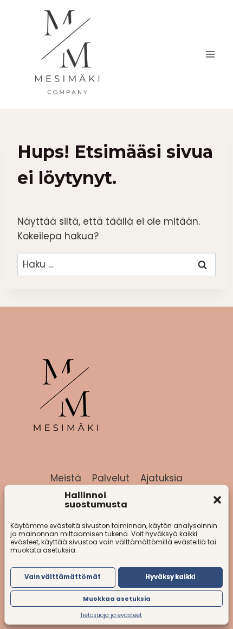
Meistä (65, 478)
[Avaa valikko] (210, 54)
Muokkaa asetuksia (117, 598)
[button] (217, 499)
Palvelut (111, 478)
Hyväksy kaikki (170, 577)
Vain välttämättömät (62, 577)
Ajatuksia (161, 478)
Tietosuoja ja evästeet (111, 615)
